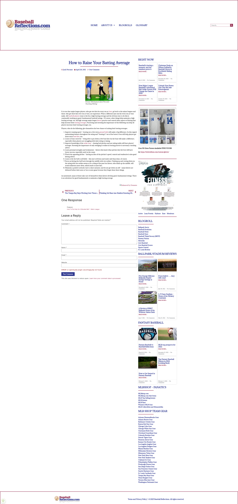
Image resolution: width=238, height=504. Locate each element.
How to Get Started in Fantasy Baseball (147, 374)
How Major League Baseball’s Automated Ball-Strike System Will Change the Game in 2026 (147, 89)
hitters (99, 120)
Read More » (143, 71)
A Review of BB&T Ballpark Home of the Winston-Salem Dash (147, 310)
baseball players (74, 116)
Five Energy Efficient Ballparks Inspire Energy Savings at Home (147, 279)
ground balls (103, 132)
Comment (65, 224)
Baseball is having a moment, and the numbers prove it (146, 67)
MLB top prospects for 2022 (166, 346)
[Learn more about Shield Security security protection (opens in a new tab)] (3, 501)
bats (110, 111)
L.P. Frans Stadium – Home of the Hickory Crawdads (166, 296)
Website (64, 262)
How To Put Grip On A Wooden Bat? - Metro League (83, 209)
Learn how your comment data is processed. (105, 278)
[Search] (231, 25)
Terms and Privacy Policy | (138, 499)
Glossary (141, 25)
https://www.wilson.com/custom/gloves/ (155, 152)
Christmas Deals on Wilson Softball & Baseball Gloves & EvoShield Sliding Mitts (165, 69)
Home (94, 25)
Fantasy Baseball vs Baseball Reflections (146, 346)
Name (64, 247)
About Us (106, 25)
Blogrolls (125, 25)
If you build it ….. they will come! (166, 277)
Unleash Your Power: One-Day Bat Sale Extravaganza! (166, 88)
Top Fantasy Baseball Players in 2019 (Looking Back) (166, 361)
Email (63, 255)
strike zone (87, 143)
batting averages (80, 123)
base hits (76, 136)
